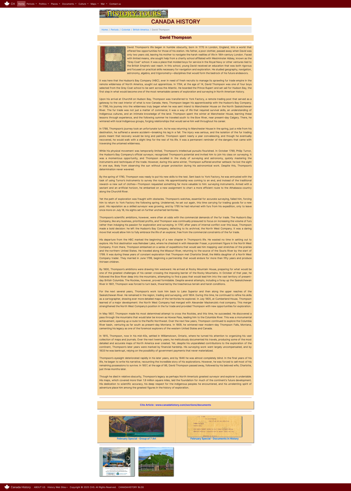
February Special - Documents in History (214, 438)
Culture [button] (83, 3)
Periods (115, 29)
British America (141, 29)
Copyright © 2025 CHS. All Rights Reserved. (93, 487)
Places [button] (54, 3)
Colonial (126, 29)
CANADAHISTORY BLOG (131, 487)
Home (22, 3)
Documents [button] (68, 3)
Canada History (21, 487)
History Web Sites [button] (56, 487)
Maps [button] (94, 3)
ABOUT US (39, 487)
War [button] (103, 3)
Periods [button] (31, 3)
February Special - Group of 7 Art (136, 438)
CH (13, 3)
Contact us (115, 3)
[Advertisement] (196, 464)
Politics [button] (43, 3)
